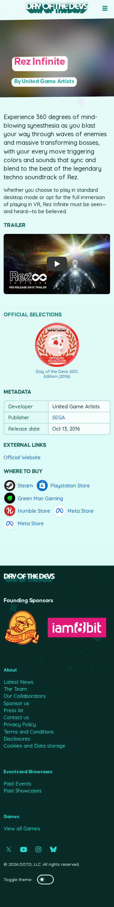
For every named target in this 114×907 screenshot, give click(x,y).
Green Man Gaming (40, 498)
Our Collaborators (25, 696)
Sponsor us (16, 703)
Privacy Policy (20, 724)
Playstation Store (70, 485)
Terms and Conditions (29, 731)
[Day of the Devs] (57, 8)
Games (11, 816)
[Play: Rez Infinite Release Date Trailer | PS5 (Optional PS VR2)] (57, 264)
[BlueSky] (53, 849)
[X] (9, 849)
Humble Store (34, 511)
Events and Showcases (28, 772)
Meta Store (80, 511)
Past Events (17, 783)
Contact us (16, 717)
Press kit (13, 710)
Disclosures (17, 738)
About (10, 670)
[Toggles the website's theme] (45, 879)
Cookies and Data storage (34, 745)
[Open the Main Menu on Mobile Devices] (104, 8)
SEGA (58, 417)
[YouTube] (24, 849)
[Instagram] (38, 849)
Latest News (18, 682)
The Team (15, 689)
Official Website (22, 457)
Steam (25, 485)
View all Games (22, 828)
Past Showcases (23, 790)
